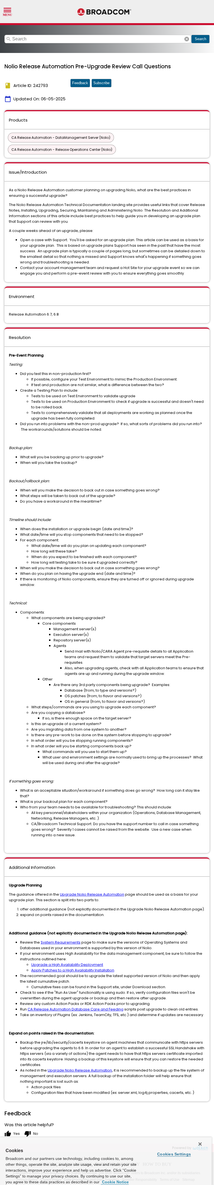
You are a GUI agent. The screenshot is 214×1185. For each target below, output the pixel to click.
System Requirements (61, 942)
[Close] (200, 1144)
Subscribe (101, 83)
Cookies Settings (174, 1154)
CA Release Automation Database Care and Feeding (75, 1009)
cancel (186, 39)
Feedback (80, 83)
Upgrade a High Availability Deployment (67, 964)
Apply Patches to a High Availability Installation (72, 970)
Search (200, 39)
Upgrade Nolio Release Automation (92, 894)
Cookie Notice (115, 1182)
